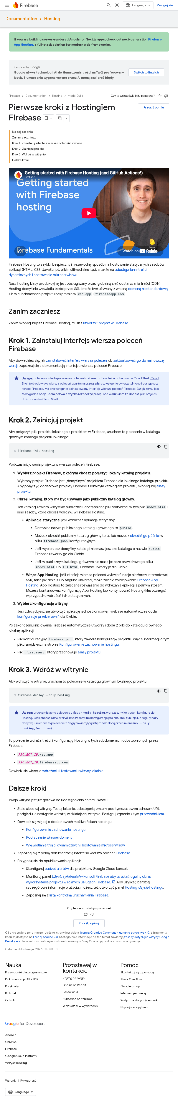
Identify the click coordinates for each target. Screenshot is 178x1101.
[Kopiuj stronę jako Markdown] (60, 118)
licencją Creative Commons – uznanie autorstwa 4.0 (114, 932)
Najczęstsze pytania (134, 1007)
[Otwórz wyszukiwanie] (108, 5)
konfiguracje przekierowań (38, 617)
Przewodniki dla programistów (26, 972)
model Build (75, 96)
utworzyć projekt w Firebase (105, 323)
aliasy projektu (89, 652)
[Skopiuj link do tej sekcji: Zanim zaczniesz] (64, 312)
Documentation (21, 19)
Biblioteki (11, 993)
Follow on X (70, 992)
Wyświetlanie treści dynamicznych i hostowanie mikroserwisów (75, 845)
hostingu (144, 887)
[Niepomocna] (166, 96)
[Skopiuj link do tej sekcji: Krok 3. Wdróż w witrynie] (92, 670)
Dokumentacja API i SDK (21, 979)
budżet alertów (57, 869)
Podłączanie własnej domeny (49, 837)
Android (10, 1035)
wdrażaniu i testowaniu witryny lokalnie (72, 771)
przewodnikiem (152, 814)
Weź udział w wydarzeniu (80, 1006)
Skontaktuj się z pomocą (137, 972)
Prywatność (28, 1080)
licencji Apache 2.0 (45, 937)
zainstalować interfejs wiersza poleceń (76, 360)
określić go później (145, 536)
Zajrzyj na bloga (74, 978)
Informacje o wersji (133, 993)
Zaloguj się (165, 5)
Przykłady (12, 986)
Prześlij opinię (153, 107)
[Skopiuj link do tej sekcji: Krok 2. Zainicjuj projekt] (87, 420)
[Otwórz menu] (7, 5)
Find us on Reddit (74, 985)
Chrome (10, 1042)
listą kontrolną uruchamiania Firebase (78, 895)
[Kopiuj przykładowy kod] (165, 446)
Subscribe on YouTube (77, 999)
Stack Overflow (131, 979)
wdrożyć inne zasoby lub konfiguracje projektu (88, 718)
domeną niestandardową (148, 289)
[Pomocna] (159, 96)
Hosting (52, 19)
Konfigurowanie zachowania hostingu (89, 644)
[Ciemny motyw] (158, 446)
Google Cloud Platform (21, 1056)
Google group (130, 986)
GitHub (10, 1000)
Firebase (14, 96)
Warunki (10, 1080)
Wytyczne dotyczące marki (139, 1000)
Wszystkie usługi (16, 1063)
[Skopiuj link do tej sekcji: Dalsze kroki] (50, 788)
